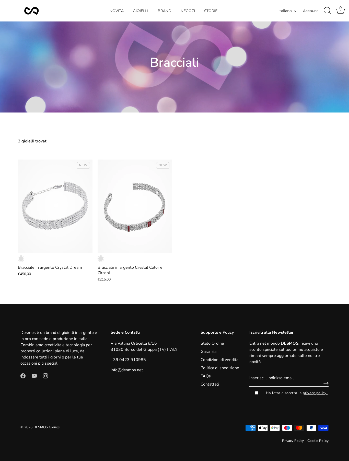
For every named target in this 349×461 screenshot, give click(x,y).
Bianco (21, 259)
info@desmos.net (127, 370)
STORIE (210, 11)
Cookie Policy (318, 440)
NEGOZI (188, 11)
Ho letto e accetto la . (297, 392)
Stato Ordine (212, 343)
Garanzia (208, 351)
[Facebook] (23, 375)
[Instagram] (45, 375)
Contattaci (210, 384)
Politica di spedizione (220, 368)
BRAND (164, 11)
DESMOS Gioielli (46, 427)
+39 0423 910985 (128, 360)
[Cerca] (327, 10)
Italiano (285, 11)
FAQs (206, 376)
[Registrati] (325, 383)
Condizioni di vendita (219, 360)
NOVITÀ (117, 11)
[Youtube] (34, 375)
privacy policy (315, 392)
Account (310, 11)
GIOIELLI (140, 11)
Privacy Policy (293, 440)
